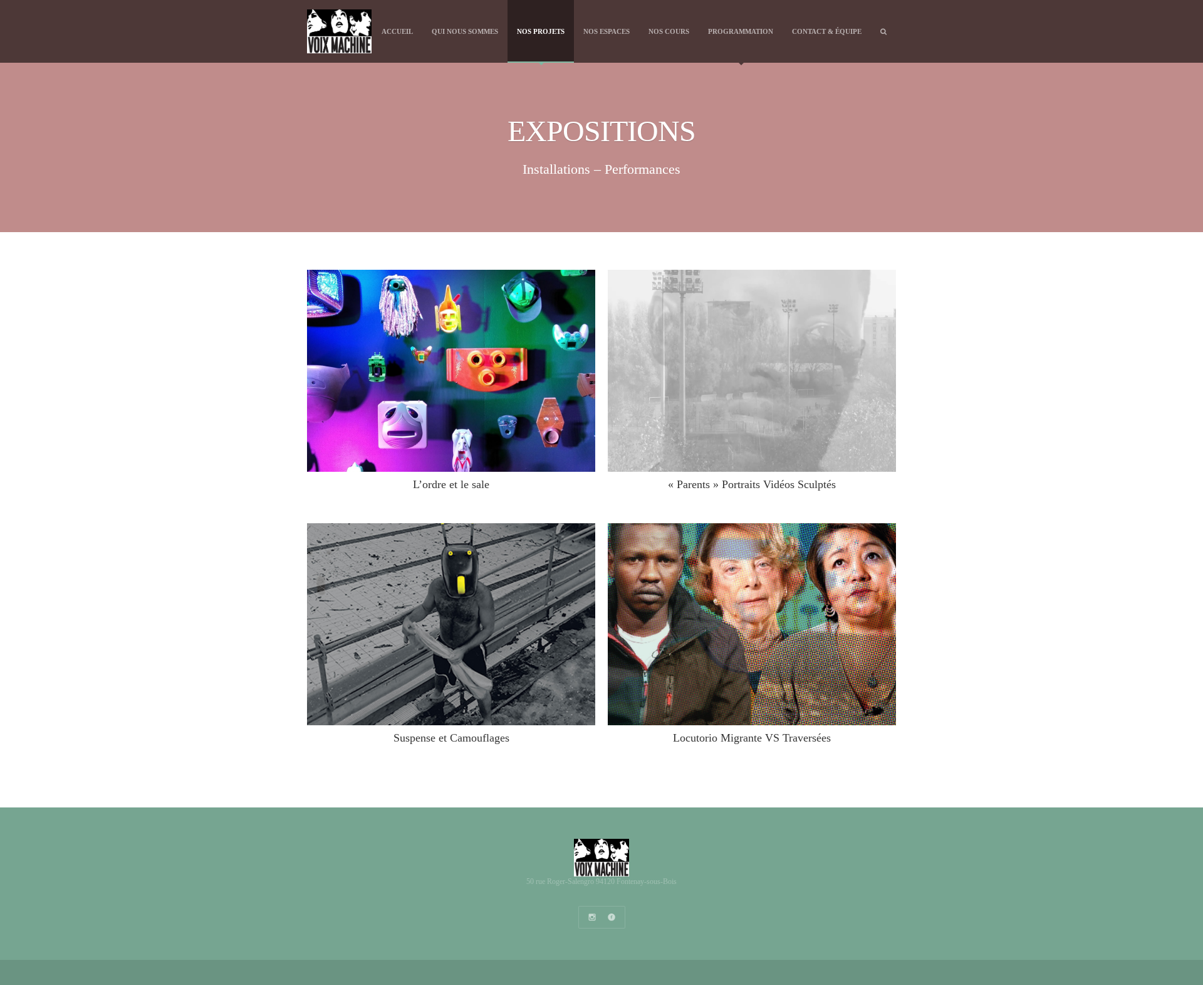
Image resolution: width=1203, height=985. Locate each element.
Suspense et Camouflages (451, 738)
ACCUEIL (397, 31)
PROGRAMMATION (740, 31)
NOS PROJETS (541, 31)
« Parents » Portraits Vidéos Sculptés (752, 484)
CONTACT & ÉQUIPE (827, 31)
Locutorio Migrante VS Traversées (752, 738)
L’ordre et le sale (451, 484)
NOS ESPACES (606, 31)
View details (452, 370)
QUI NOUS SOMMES (465, 31)
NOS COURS (668, 31)
